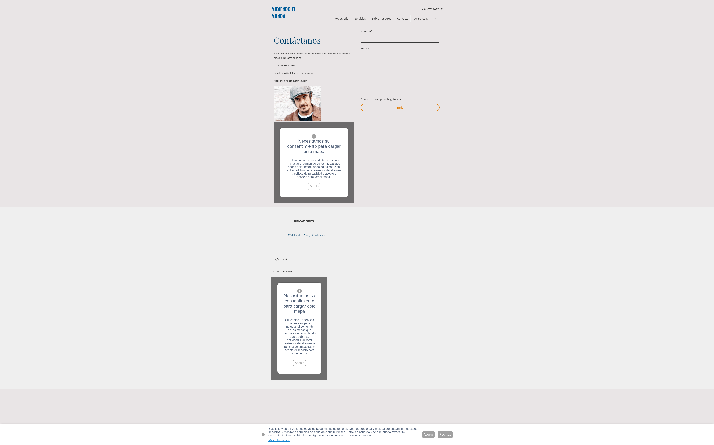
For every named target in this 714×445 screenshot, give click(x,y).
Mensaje (366, 48)
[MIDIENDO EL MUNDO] (285, 22)
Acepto (314, 186)
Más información (279, 440)
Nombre (366, 31)
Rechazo (445, 434)
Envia (400, 107)
